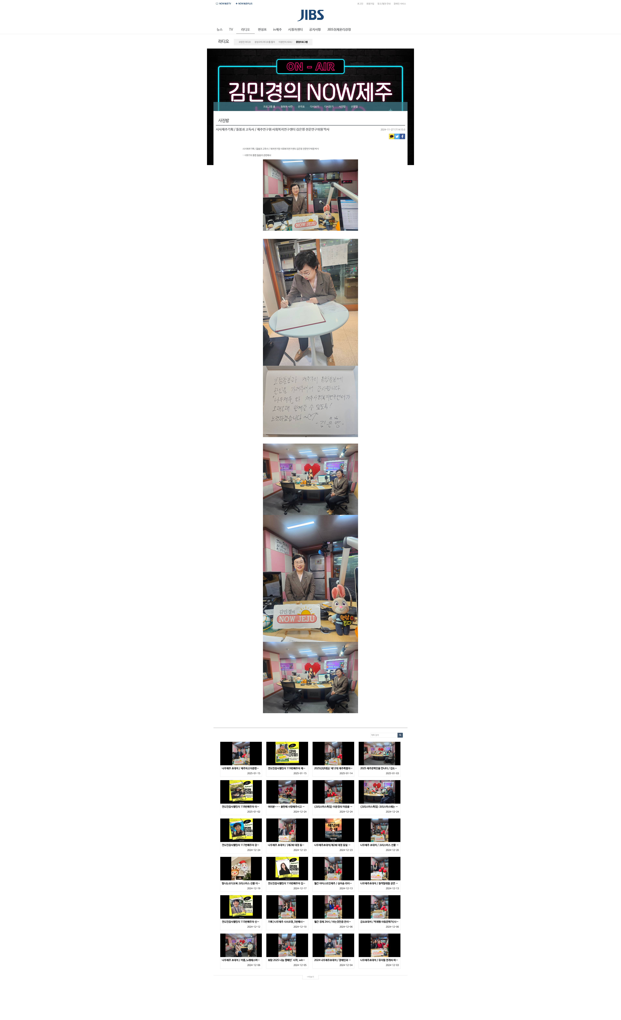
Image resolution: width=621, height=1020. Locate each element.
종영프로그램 (302, 42)
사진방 (342, 106)
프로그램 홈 (269, 106)
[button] (219, 29)
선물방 (354, 106)
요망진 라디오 (245, 42)
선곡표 (301, 106)
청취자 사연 (287, 106)
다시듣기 (328, 106)
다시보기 (314, 106)
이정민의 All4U (285, 42)
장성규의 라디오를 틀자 (265, 42)
